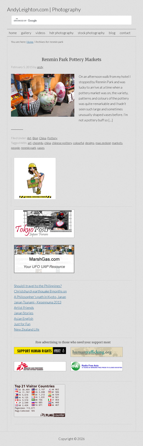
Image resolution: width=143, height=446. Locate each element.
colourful (78, 143)
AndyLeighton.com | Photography (44, 9)
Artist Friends (24, 308)
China (42, 138)
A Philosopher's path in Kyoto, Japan (40, 297)
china (47, 143)
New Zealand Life (26, 329)
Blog (35, 138)
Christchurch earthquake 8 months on (40, 291)
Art (29, 138)
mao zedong (103, 143)
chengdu (38, 143)
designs (89, 143)
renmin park (28, 147)
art (29, 143)
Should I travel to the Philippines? (38, 286)
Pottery (52, 138)
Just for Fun (22, 324)
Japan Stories (23, 313)
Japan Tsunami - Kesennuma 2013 (37, 302)
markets (117, 143)
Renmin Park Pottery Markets (71, 59)
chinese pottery (62, 143)
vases (41, 147)
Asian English (23, 318)
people (15, 147)
